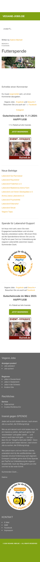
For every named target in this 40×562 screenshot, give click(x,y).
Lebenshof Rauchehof (10, 179)
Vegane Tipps (7, 211)
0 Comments (5, 45)
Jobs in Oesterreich (11, 382)
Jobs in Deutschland (12, 379)
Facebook (32, 104)
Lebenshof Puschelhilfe (11, 199)
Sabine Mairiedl (16, 40)
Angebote (20, 102)
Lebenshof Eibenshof (10, 203)
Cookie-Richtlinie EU (12, 407)
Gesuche (31, 102)
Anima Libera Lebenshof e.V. (13, 195)
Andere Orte (9, 387)
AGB (6, 525)
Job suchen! (9, 368)
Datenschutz (9, 404)
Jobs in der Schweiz (12, 384)
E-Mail (6, 522)
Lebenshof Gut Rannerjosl (12, 175)
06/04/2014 (5, 43)
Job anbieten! (9, 366)
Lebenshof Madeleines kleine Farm (15, 187)
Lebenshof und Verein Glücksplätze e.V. (17, 191)
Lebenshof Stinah (9, 207)
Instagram (20, 110)
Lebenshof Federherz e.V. (12, 183)
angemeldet (14, 94)
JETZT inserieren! (20, 131)
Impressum (8, 530)
